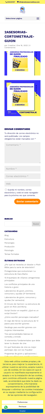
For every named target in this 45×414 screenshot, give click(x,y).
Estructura (9, 239)
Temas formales (11, 254)
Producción (9, 247)
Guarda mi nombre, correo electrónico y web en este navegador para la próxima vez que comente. (21, 192)
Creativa (11, 45)
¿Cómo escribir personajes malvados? (21, 317)
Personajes (9, 243)
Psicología (9, 250)
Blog (6, 235)
